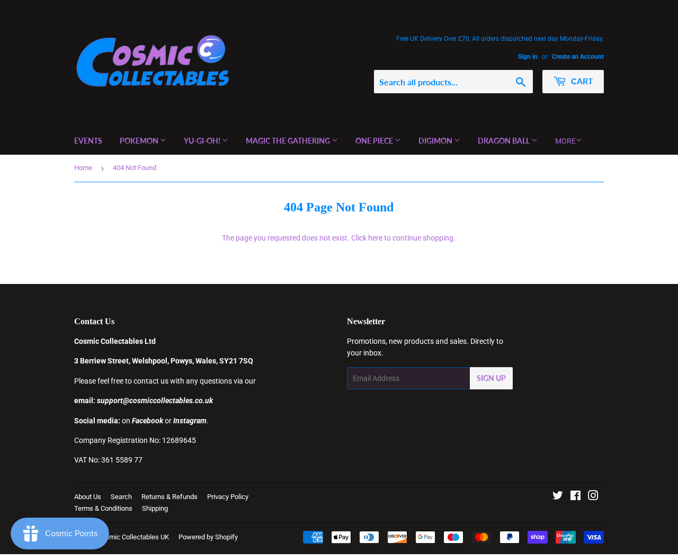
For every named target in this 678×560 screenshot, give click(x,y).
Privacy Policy (227, 497)
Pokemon (140, 140)
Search (121, 497)
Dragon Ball (504, 140)
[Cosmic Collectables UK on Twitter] (557, 497)
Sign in (528, 56)
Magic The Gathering (289, 140)
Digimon (436, 140)
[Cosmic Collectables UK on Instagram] (593, 497)
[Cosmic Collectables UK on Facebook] (575, 497)
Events (88, 140)
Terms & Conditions (103, 508)
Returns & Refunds (169, 497)
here (375, 238)
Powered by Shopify (208, 537)
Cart (581, 81)
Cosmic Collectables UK (133, 537)
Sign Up (491, 378)
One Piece (375, 140)
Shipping (155, 508)
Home (83, 168)
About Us (87, 497)
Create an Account (578, 56)
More (565, 141)
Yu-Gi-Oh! (203, 140)
